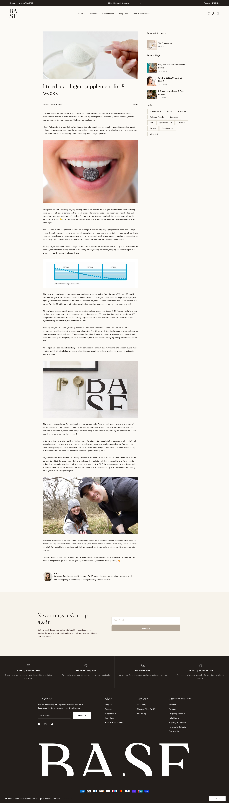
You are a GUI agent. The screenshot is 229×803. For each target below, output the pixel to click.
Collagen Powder (157, 117)
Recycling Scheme (177, 714)
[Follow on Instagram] (45, 723)
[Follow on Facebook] (39, 723)
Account (172, 705)
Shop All (82, 14)
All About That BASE (26, 3)
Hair (151, 123)
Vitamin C (154, 134)
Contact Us (174, 731)
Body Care (123, 14)
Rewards (207, 3)
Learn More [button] (67, 799)
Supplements (108, 14)
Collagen (182, 111)
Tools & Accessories (142, 14)
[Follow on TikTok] (52, 723)
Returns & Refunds (177, 727)
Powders (181, 123)
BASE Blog (215, 3)
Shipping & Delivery (177, 722)
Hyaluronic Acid (165, 123)
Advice (170, 111)
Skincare (94, 14)
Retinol (153, 128)
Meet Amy (13, 3)
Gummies (174, 117)
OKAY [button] (217, 799)
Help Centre (174, 718)
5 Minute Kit (155, 111)
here (86, 540)
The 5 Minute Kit (98, 331)
